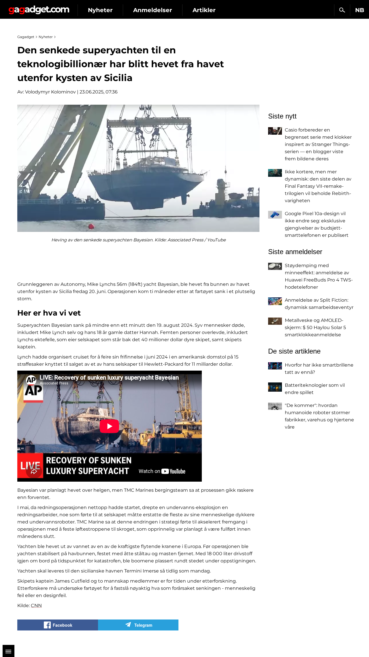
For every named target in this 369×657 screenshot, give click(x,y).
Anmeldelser (152, 10)
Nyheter (100, 10)
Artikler (204, 10)
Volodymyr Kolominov (50, 92)
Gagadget (39, 7)
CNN (36, 605)
